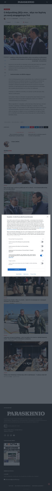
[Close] (48, 217)
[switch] (41, 242)
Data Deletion (19, 274)
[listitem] (26, 239)
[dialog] (26, 245)
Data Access (26, 274)
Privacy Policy (33, 274)
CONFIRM (17, 269)
